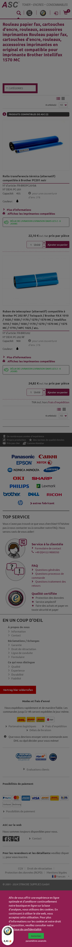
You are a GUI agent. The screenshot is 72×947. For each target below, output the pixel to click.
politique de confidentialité (25, 929)
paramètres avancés (36, 940)
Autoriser (36, 935)
